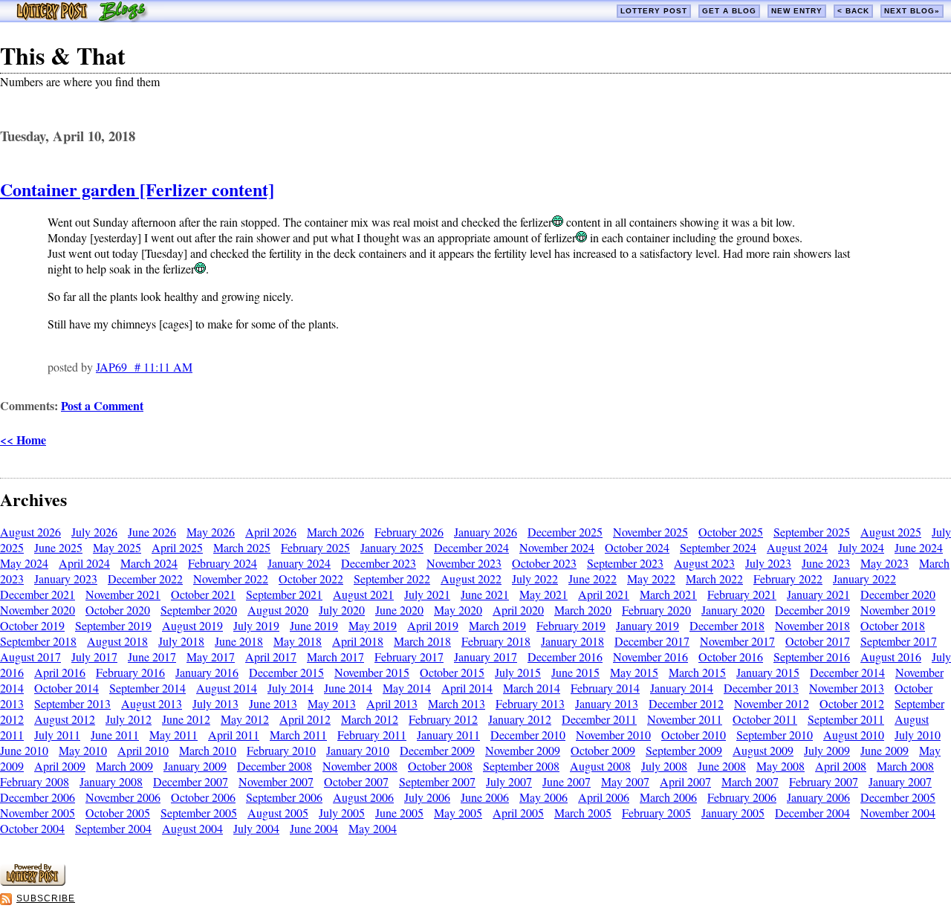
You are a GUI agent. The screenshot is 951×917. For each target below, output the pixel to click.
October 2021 (203, 594)
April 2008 (840, 766)
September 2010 (774, 734)
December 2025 (565, 531)
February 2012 (443, 719)
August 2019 (192, 625)
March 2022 (714, 578)
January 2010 (357, 750)
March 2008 (905, 766)
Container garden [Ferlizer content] (137, 189)
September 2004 (113, 828)
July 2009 (827, 750)
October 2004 (32, 828)
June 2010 (24, 750)
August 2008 (600, 766)
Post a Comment (102, 405)
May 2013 (332, 703)
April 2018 (357, 641)
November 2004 (897, 812)
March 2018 (422, 641)
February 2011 (371, 734)
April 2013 (392, 703)
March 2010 (207, 750)
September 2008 (521, 766)
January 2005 (733, 812)
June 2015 (575, 672)
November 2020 (37, 610)
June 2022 (592, 578)
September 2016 (811, 656)
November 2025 (650, 531)
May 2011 (173, 734)
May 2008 (780, 766)
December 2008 (274, 766)
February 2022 (787, 578)
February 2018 (495, 641)
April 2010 (143, 750)
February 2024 (222, 563)
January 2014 (681, 688)
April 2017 (270, 656)
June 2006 (485, 797)
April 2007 (685, 781)
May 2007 (625, 781)
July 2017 (94, 656)
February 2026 (409, 531)
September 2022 (392, 578)
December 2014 (847, 672)
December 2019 (812, 610)
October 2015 (452, 672)
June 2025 (58, 547)
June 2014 (348, 688)
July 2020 (342, 610)
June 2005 (399, 812)
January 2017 (485, 656)
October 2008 (440, 766)
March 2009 (124, 766)
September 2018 (38, 641)
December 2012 (686, 703)
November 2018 (812, 625)
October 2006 (203, 797)
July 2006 (427, 797)
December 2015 (286, 672)
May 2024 (24, 563)
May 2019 (372, 625)
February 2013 (530, 703)
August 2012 (64, 719)
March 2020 (582, 610)
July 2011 (57, 734)
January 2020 (733, 610)
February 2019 (571, 625)
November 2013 (846, 688)
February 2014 (605, 688)
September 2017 (898, 641)
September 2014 (147, 688)
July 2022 (535, 578)
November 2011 (684, 719)
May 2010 (83, 750)
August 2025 (890, 531)
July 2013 (215, 703)
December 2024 (471, 547)
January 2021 (818, 594)
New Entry (796, 11)
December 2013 (761, 688)
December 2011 (599, 719)
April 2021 (603, 594)
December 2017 (651, 641)
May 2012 (245, 719)
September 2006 (284, 797)
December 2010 (527, 734)
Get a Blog (729, 11)
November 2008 (359, 766)
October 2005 (117, 812)
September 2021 (284, 594)
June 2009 (884, 750)
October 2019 (32, 625)
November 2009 (522, 750)
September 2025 (811, 531)
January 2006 (818, 797)
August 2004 (192, 828)
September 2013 (72, 703)
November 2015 (371, 672)
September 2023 (625, 563)
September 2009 (684, 750)
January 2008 (111, 781)
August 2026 (30, 531)
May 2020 (458, 610)
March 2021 (668, 594)
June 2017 (152, 656)
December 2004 (812, 812)
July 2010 (918, 734)
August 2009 (763, 750)
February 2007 (823, 781)
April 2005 (518, 812)
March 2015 (697, 672)
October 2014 (66, 688)
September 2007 (437, 781)
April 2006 (603, 797)
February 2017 (409, 656)
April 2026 (270, 531)
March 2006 (668, 797)
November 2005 (37, 812)
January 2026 (485, 531)
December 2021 (37, 594)
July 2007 (509, 781)
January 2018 (572, 641)
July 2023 (768, 563)
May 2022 (651, 578)
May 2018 (297, 641)
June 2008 (722, 766)
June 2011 (115, 734)
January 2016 (206, 672)
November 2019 (897, 610)
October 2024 (637, 547)
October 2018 (892, 625)
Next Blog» (912, 11)
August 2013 (151, 703)
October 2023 (544, 563)
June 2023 (826, 563)
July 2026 (94, 531)
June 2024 (919, 547)
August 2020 (277, 610)
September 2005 (198, 812)
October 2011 (765, 719)
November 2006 (122, 797)
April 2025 (177, 547)
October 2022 (311, 578)
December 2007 (190, 781)
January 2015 (767, 672)
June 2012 (186, 719)
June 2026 (152, 531)
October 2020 (117, 610)
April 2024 (84, 563)
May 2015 (634, 672)
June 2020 (399, 610)
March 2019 (497, 625)
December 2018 (727, 625)
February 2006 (741, 797)
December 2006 (37, 797)
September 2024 (718, 547)
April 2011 (233, 734)
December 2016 (565, 656)
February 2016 (130, 672)
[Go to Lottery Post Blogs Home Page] (82, 17)
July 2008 (664, 766)
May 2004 (372, 828)
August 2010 (853, 734)
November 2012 (771, 703)
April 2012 (305, 719)
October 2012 (851, 703)
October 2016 (730, 656)
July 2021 (427, 594)
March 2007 (750, 781)
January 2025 (391, 547)
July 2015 (518, 672)
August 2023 (704, 563)
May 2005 (458, 812)
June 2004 (314, 828)
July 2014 (290, 688)
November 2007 (276, 781)
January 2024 (299, 563)
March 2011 (298, 734)
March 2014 (531, 688)
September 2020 (198, 610)
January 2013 (606, 703)
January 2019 (647, 625)
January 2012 (519, 719)
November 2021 (122, 594)
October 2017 (817, 641)
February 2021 (741, 594)
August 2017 (30, 656)
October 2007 (356, 781)
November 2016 (650, 656)
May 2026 (210, 531)
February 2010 (281, 750)
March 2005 (582, 812)
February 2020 (656, 610)
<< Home (23, 439)
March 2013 (456, 703)
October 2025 (730, 531)
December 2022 (145, 578)
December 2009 (437, 750)
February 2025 (315, 547)
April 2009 (59, 766)
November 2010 (613, 734)
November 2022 (230, 578)
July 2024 (861, 547)
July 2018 (181, 641)
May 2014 (407, 688)
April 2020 (518, 610)
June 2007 (566, 781)
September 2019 (113, 625)
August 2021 (363, 594)
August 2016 (890, 656)
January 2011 (448, 734)
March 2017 (335, 656)
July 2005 (342, 812)
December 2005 (897, 797)
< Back (853, 11)
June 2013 (273, 703)
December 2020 (897, 594)
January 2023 (65, 578)
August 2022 (471, 578)
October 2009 (603, 750)
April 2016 (59, 672)
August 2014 (226, 688)
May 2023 (884, 563)
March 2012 (369, 719)
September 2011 (846, 719)
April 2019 (432, 625)
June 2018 (239, 641)
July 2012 (129, 719)
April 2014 (467, 688)
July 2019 (256, 625)
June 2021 (485, 594)
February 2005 (656, 812)
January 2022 (864, 578)
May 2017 (210, 656)
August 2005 (277, 812)
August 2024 (797, 547)
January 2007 (900, 781)
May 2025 (117, 547)
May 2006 (543, 797)
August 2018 (117, 641)
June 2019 (314, 625)
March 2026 (335, 531)
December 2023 (378, 563)
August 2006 (363, 797)
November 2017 (737, 641)
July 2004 (256, 828)
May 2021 (543, 594)
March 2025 (241, 547)
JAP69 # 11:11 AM (144, 367)
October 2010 (693, 734)
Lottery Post (653, 11)
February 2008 (34, 781)
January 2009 (195, 766)
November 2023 (464, 563)
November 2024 (556, 547)
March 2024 (149, 563)
